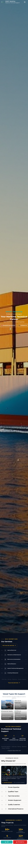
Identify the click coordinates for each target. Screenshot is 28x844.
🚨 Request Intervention (8, 325)
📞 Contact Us (23, 325)
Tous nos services (13, 682)
